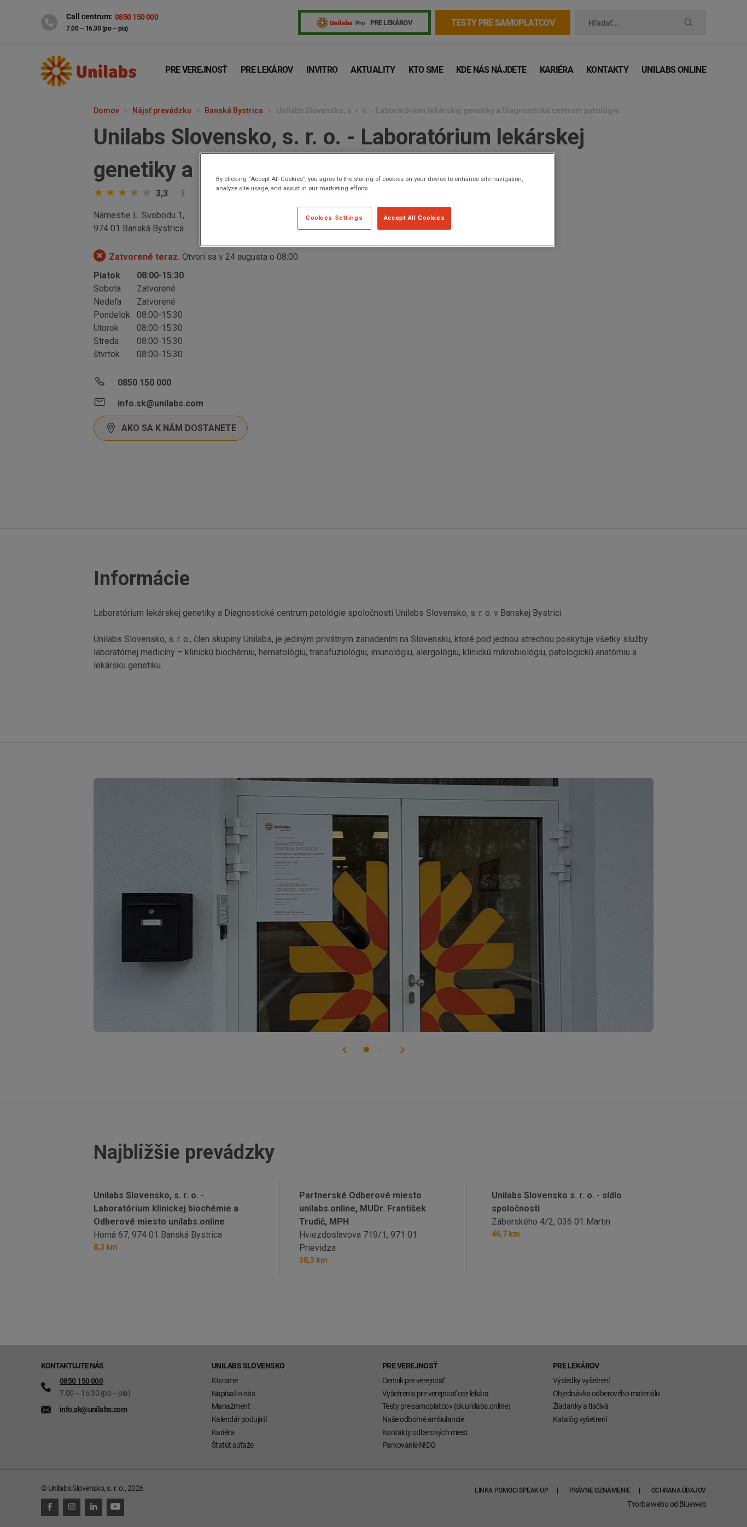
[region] (377, 200)
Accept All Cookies (414, 218)
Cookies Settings (334, 218)
